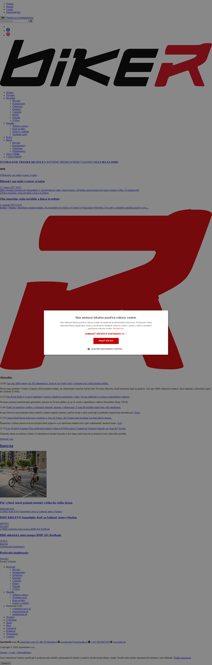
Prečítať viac (118, 328)
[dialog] (106, 332)
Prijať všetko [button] (106, 341)
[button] (106, 334)
